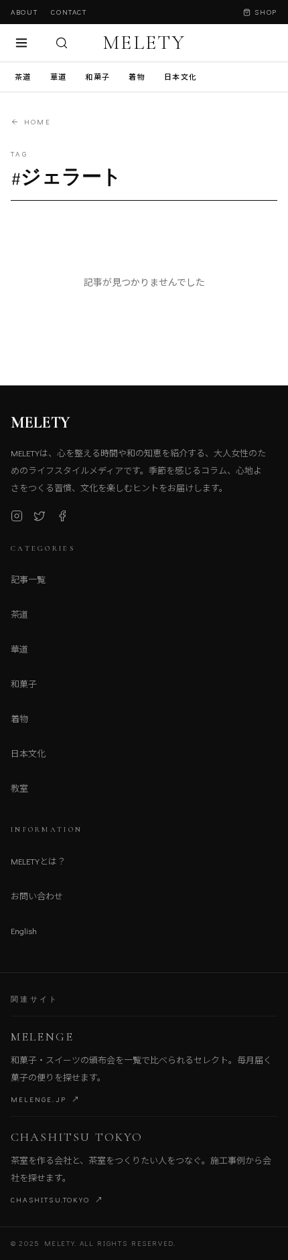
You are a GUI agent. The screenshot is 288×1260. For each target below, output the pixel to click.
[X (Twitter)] (39, 516)
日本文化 (180, 77)
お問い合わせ (37, 895)
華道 (58, 77)
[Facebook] (62, 516)
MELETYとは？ (38, 861)
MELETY (144, 43)
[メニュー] (21, 43)
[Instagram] (16, 516)
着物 (137, 77)
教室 (19, 788)
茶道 (23, 77)
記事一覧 (28, 579)
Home (37, 121)
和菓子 (97, 77)
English (24, 930)
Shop (266, 12)
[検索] (61, 43)
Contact (69, 12)
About (24, 12)
